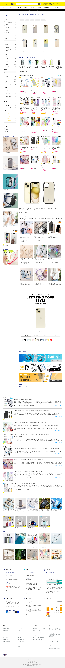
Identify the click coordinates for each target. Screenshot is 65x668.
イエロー (21, 20)
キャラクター (33, 7)
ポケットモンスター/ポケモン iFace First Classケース (35, 109)
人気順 (21, 75)
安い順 (28, 75)
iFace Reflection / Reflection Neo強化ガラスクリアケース (24, 89)
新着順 (24, 75)
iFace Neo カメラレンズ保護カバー (35, 129)
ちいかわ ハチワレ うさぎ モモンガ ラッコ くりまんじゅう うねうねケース (56, 109)
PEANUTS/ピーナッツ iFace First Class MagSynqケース (35, 166)
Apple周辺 (39, 7)
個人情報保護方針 (21, 639)
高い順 (31, 75)
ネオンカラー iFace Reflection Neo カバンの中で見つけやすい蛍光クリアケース (35, 90)
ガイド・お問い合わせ (57, 7)
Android (9, 7)
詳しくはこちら (28, 593)
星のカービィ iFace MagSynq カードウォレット (45, 167)
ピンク (27, 20)
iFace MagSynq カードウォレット (45, 148)
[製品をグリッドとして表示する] (58, 75)
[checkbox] (10, 19)
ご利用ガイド (20, 628)
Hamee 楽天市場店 (6, 628)
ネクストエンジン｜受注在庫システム (39, 632)
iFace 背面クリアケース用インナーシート (24, 129)
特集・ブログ (46, 7)
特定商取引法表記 (21, 641)
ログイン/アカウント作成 (47, 4)
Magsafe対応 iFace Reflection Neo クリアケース (45, 128)
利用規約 (19, 635)
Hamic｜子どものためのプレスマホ (38, 637)
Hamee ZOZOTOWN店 (6, 635)
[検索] (39, 4)
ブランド (19, 7)
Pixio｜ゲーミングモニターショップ (39, 639)
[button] (54, 92)
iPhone (4, 7)
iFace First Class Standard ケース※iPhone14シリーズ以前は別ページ (56, 129)
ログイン (19, 632)
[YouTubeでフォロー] (36, 662)
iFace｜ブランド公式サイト (37, 630)
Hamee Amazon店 (5, 632)
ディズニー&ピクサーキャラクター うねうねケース (45, 109)
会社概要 (19, 637)
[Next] (62, 63)
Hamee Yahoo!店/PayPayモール (7, 630)
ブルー (32, 20)
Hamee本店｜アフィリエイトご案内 (39, 628)
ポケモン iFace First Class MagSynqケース (55, 166)
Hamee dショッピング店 (7, 639)
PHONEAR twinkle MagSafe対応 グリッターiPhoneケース (24, 166)
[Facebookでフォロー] (28, 662)
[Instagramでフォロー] (32, 662)
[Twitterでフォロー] (30, 662)
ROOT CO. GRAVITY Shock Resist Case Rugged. (34, 148)
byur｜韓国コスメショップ (37, 635)
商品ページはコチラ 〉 (58, 405)
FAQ (19, 630)
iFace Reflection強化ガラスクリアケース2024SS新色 (24, 148)
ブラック (43, 20)
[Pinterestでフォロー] (34, 662)
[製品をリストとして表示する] (61, 75)
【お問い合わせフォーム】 (55, 584)
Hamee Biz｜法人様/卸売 (7, 641)
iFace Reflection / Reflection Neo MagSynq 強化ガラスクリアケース (45, 90)
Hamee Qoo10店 (5, 637)
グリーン (37, 20)
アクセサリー (26, 7)
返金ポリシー (20, 643)
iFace (14, 7)
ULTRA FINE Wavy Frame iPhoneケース (56, 89)
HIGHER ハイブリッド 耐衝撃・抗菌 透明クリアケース (56, 148)
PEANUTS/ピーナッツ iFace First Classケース (24, 109)
